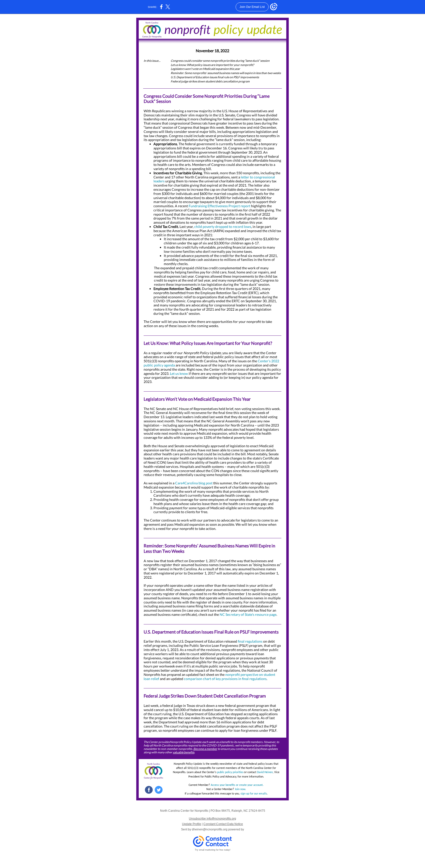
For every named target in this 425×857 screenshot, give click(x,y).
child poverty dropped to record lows (222, 226)
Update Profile (191, 824)
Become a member (205, 749)
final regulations (250, 641)
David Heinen (265, 772)
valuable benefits (183, 752)
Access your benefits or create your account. (237, 785)
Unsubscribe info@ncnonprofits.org (212, 818)
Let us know (179, 373)
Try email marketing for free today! (212, 850)
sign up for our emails (254, 793)
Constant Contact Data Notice (223, 824)
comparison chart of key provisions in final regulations (225, 679)
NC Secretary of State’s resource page (248, 614)
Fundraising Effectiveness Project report (219, 206)
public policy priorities (230, 772)
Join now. (240, 789)
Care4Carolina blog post (193, 483)
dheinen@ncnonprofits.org (210, 829)
